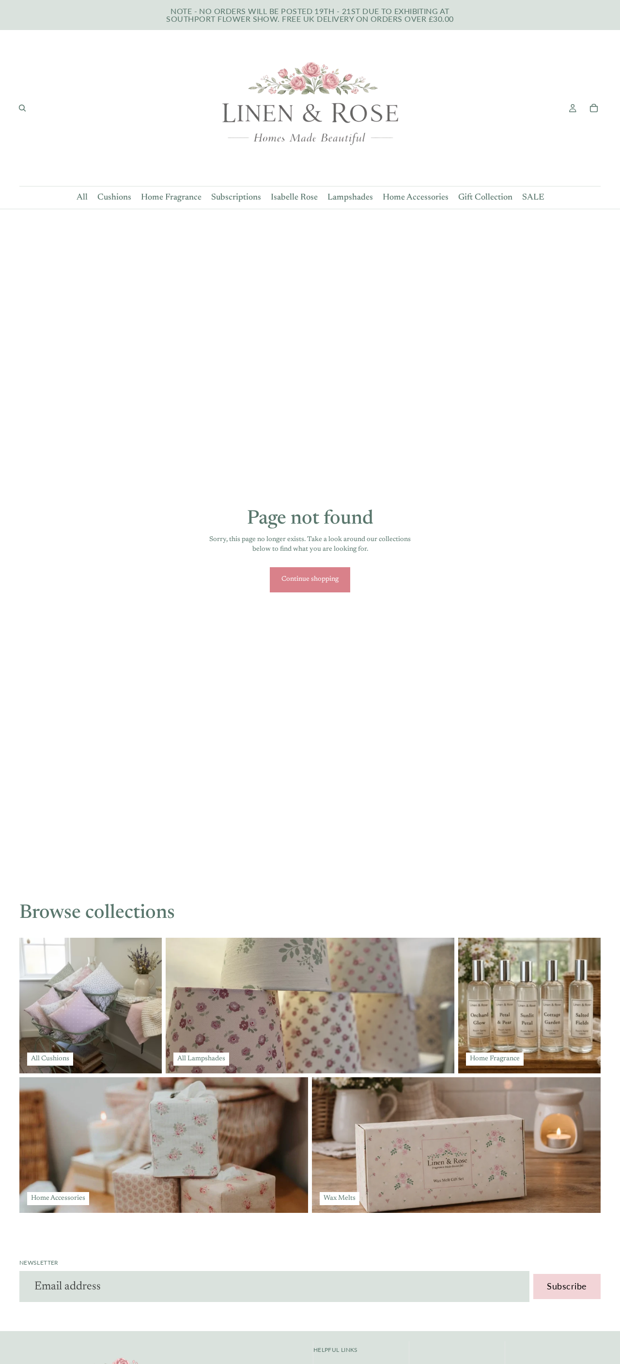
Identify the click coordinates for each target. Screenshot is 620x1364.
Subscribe (567, 1286)
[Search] (22, 108)
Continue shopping (310, 579)
